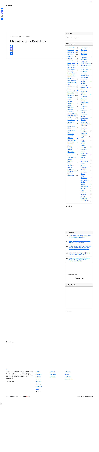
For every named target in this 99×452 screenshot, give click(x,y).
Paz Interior (86, 161)
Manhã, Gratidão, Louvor (73, 148)
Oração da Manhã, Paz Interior (86, 87)
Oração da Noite (86, 136)
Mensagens (86, 48)
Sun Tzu (86, 188)
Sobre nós (67, 371)
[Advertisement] (49, 17)
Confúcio (73, 61)
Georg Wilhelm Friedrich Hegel (73, 114)
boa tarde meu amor (71, 293)
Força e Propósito (73, 102)
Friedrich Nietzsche (73, 110)
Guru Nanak (73, 120)
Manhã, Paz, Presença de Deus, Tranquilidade (73, 154)
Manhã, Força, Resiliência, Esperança (73, 142)
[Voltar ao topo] (1, 404)
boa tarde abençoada (81, 295)
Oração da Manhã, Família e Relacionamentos (86, 63)
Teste (86, 190)
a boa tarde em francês (84, 306)
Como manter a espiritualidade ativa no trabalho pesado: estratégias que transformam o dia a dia (79, 259)
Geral (85, 2)
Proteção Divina (86, 173)
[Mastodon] (35, 48)
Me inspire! (11, 381)
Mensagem (72, 2)
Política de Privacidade (59, 2)
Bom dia (73, 58)
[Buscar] (91, 2)
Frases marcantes (73, 106)
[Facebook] (35, 46)
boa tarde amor (70, 290)
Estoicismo (73, 93)
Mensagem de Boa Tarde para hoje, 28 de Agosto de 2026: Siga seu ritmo (80, 236)
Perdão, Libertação (86, 167)
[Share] (35, 53)
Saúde (86, 184)
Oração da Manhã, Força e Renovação (86, 75)
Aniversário (73, 50)
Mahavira (73, 138)
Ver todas (38, 391)
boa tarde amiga (71, 297)
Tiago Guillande (57, 398)
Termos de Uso (69, 379)
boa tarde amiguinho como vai (74, 301)
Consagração (73, 63)
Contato (67, 374)
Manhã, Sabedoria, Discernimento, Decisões (73, 170)
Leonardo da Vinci (73, 127)
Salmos (79, 2)
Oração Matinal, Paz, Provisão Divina (86, 154)
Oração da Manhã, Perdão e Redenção (86, 94)
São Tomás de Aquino (86, 181)
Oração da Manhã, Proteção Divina (86, 109)
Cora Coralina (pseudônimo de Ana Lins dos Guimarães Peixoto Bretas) (73, 78)
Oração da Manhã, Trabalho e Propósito (86, 130)
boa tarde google (81, 288)
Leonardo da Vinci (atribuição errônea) (73, 133)
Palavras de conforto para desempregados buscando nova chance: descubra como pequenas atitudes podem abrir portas (80, 248)
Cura (73, 84)
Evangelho (73, 95)
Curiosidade (73, 87)
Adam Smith (73, 48)
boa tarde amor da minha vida (83, 297)
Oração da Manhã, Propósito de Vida (86, 101)
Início (11, 36)
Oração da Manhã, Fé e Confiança (86, 69)
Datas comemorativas (73, 90)
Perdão (86, 164)
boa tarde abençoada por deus (74, 299)
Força (73, 99)
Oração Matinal (86, 141)
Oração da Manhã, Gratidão (86, 81)
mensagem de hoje (71, 288)
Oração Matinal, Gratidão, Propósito (86, 146)
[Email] (35, 51)
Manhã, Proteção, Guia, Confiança (73, 162)
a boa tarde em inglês (72, 306)
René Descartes (86, 177)
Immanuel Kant (73, 123)
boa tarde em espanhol (83, 293)
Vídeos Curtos (86, 201)
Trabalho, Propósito (86, 198)
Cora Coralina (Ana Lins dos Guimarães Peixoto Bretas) (73, 70)
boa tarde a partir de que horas (74, 304)
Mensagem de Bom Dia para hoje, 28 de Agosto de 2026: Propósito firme (79, 253)
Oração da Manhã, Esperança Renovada (86, 56)
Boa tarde (73, 56)
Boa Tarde (53, 374)
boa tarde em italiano (81, 290)
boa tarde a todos (71, 295)
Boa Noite (73, 54)
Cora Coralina (73, 65)
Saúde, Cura (86, 186)
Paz (86, 159)
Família (73, 97)
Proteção (86, 170)
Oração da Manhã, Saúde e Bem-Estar (86, 124)
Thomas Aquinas (86, 194)
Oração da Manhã (86, 51)
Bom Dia (52, 371)
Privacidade (68, 376)
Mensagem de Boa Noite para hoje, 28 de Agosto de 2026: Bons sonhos (79, 241)
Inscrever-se (79, 278)
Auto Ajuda (73, 52)
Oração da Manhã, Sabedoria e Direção (86, 117)
